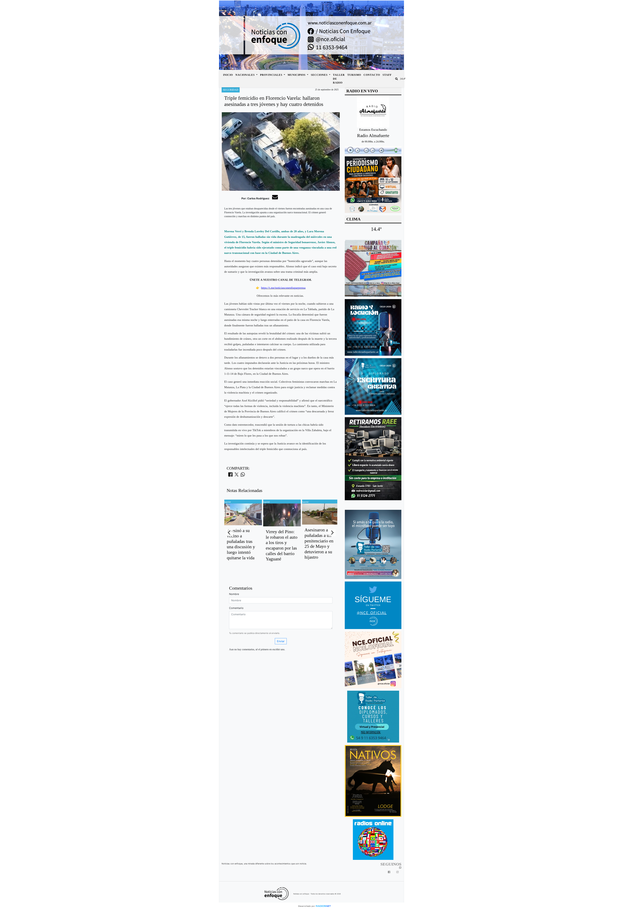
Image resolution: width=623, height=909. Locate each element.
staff (387, 74)
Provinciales (271, 74)
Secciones (319, 74)
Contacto (372, 74)
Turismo (354, 74)
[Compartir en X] (236, 475)
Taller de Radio (339, 78)
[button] (396, 79)
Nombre (234, 594)
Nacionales (245, 74)
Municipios (297, 74)
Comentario (236, 608)
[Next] (332, 532)
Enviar (281, 641)
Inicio (228, 74)
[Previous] (229, 532)
